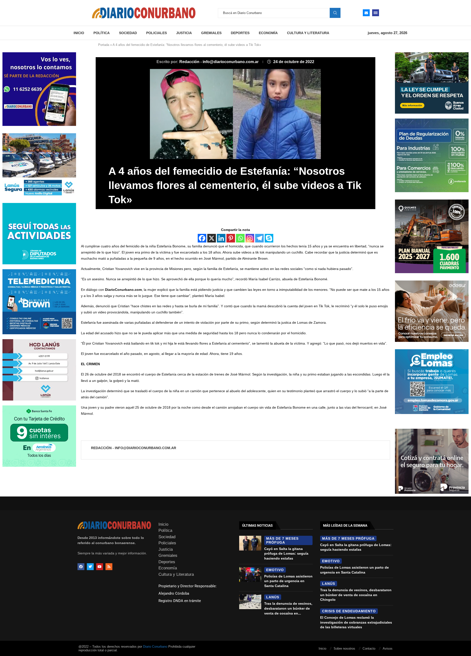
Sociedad (128, 33)
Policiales (156, 33)
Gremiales (211, 33)
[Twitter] (90, 566)
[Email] (366, 12)
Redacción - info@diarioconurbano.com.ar (219, 62)
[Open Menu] (375, 12)
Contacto (369, 648)
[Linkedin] (221, 238)
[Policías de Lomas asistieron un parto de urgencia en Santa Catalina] (250, 574)
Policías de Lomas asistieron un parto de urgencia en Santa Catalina (288, 581)
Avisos (387, 648)
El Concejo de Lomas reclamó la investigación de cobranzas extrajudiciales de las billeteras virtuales (356, 622)
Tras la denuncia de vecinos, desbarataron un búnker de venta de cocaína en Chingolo (356, 595)
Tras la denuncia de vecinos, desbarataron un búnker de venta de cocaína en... (288, 608)
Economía (268, 33)
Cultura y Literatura (308, 33)
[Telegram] (259, 238)
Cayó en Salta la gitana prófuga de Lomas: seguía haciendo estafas (286, 553)
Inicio (79, 33)
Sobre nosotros (344, 648)
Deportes (240, 33)
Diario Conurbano (155, 646)
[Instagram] (250, 238)
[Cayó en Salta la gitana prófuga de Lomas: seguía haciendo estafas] (250, 543)
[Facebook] (202, 238)
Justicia (184, 33)
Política (101, 33)
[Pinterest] (230, 238)
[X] (211, 238)
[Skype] (269, 238)
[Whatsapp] (240, 238)
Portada (103, 45)
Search (335, 13)
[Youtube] (99, 566)
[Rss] (108, 566)
